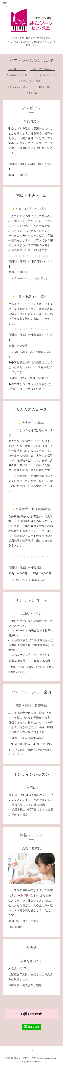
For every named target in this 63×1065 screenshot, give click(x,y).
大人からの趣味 (33, 423)
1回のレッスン (31, 613)
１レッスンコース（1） (46, 74)
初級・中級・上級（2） (43, 68)
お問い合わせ (30, 895)
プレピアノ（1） (18, 68)
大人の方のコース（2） (18, 74)
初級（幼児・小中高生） (33, 209)
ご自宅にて (31, 787)
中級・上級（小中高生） (33, 296)
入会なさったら (31, 961)
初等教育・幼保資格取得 (33, 509)
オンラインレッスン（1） (20, 87)
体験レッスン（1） (47, 87)
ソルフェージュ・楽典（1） (32, 81)
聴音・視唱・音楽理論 (32, 705)
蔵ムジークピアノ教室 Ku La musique (33, 1058)
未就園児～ (31, 121)
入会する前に (31, 848)
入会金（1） (32, 93)
